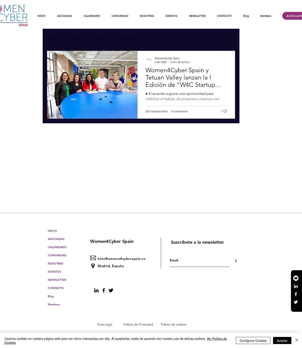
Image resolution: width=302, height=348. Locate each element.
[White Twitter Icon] (295, 302)
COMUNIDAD (57, 255)
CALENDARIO (57, 247)
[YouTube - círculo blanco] (295, 278)
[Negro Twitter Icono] (111, 290)
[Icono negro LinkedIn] (96, 290)
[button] (229, 38)
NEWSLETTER (57, 279)
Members (54, 304)
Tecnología (77, 38)
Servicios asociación (164, 38)
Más (191, 38)
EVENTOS (54, 271)
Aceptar (282, 340)
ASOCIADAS (56, 239)
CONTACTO (56, 288)
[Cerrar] (296, 340)
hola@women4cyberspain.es (122, 259)
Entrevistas (101, 38)
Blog (51, 296)
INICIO (52, 230)
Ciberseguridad (129, 38)
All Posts (53, 38)
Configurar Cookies (253, 340)
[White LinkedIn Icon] (295, 286)
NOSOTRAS (55, 263)
